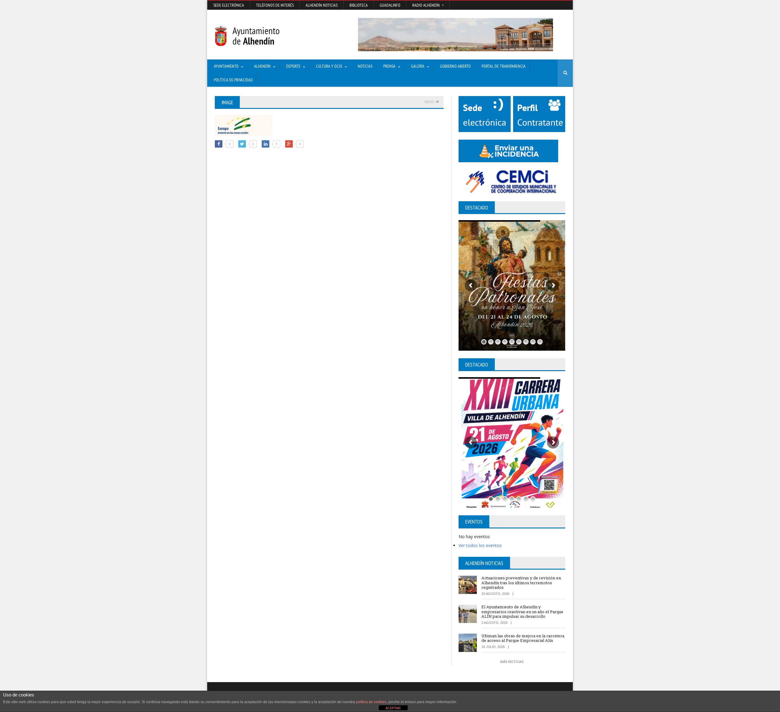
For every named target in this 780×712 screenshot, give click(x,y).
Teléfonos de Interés (275, 5)
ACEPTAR (393, 708)
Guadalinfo (390, 5)
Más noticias (511, 661)
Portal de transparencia (504, 66)
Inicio (429, 101)
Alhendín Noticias (322, 5)
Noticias (365, 66)
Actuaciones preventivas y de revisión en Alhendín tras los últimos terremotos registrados (521, 582)
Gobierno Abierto (455, 66)
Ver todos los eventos (480, 545)
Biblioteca (358, 5)
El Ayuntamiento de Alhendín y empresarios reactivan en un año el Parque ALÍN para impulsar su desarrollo (522, 611)
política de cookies (371, 702)
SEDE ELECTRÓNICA (228, 5)
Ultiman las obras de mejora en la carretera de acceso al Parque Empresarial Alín (522, 638)
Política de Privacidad (233, 80)
